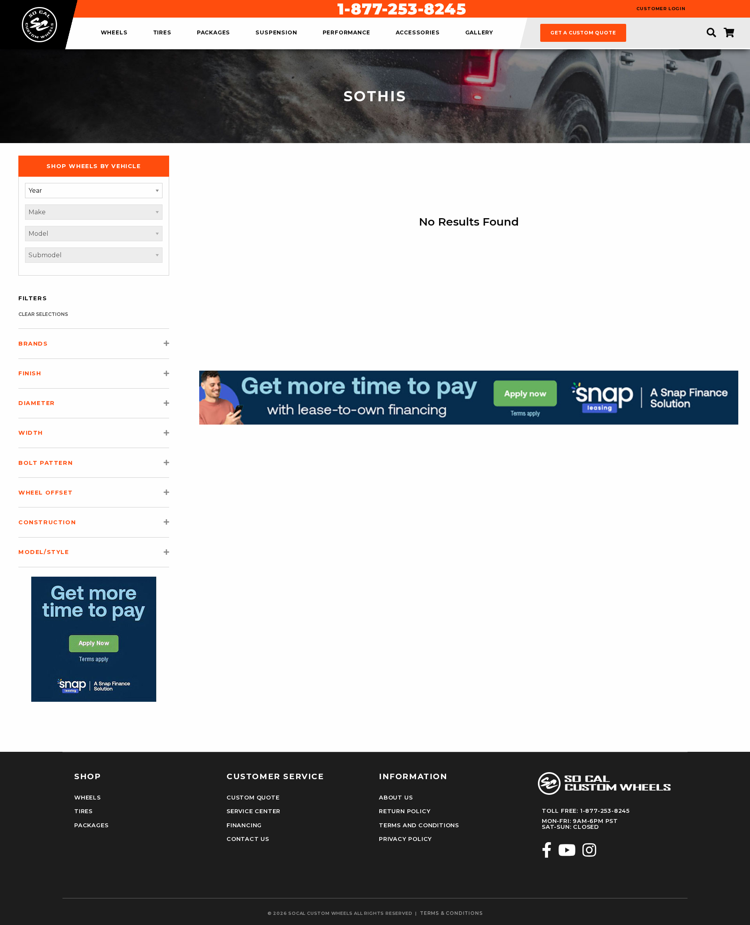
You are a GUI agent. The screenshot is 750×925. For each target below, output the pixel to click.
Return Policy (404, 811)
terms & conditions (451, 913)
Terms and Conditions (419, 825)
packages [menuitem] (213, 33)
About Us (395, 797)
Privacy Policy (405, 839)
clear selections (43, 314)
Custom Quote (253, 797)
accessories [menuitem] (418, 33)
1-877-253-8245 (401, 9)
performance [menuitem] (346, 33)
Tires (83, 811)
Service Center (253, 811)
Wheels (87, 797)
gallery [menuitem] (479, 33)
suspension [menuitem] (276, 33)
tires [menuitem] (162, 33)
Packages (91, 825)
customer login (661, 9)
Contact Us (248, 839)
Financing (244, 825)
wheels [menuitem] (114, 33)
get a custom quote (583, 33)
